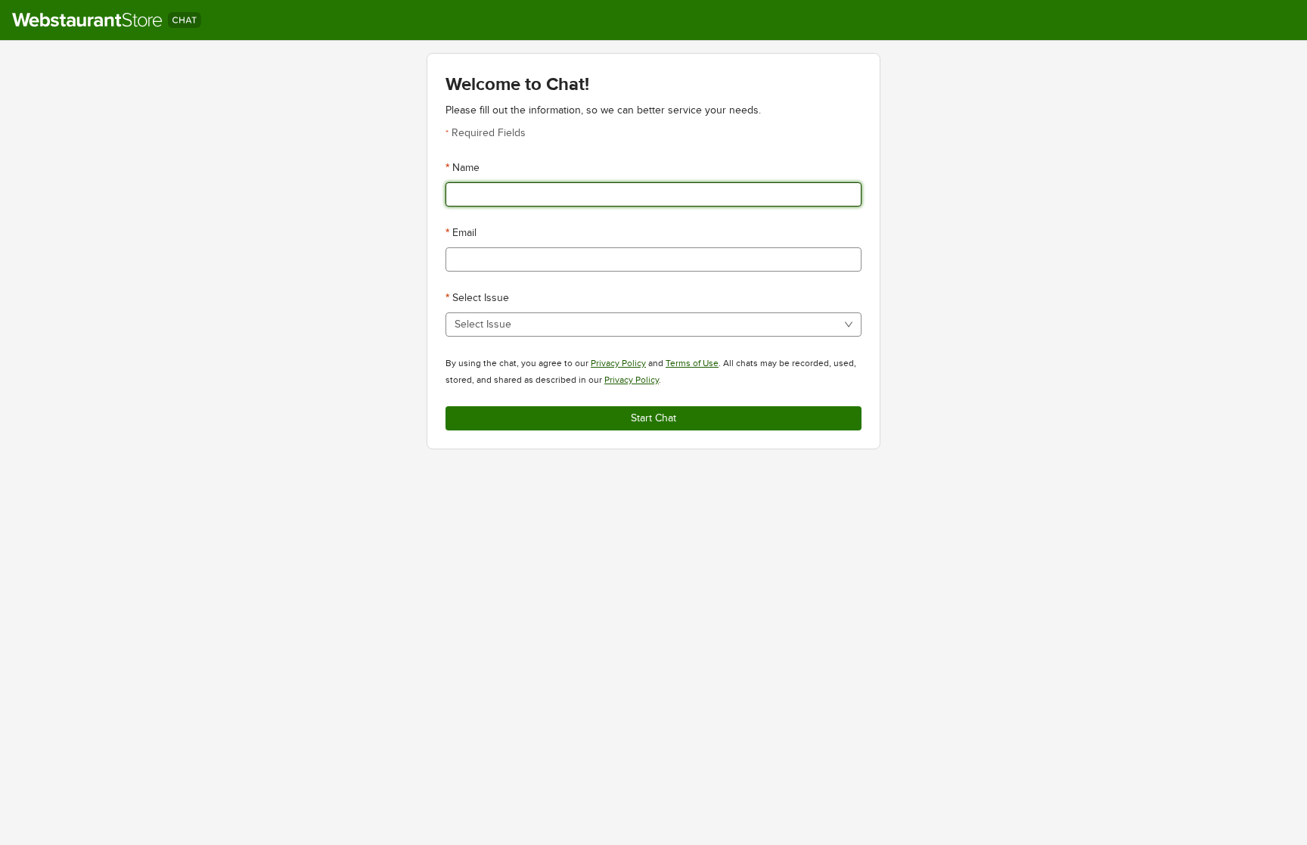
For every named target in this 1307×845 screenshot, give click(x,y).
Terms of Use (692, 363)
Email (464, 232)
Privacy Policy (618, 363)
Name (466, 167)
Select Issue (480, 297)
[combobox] (648, 324)
